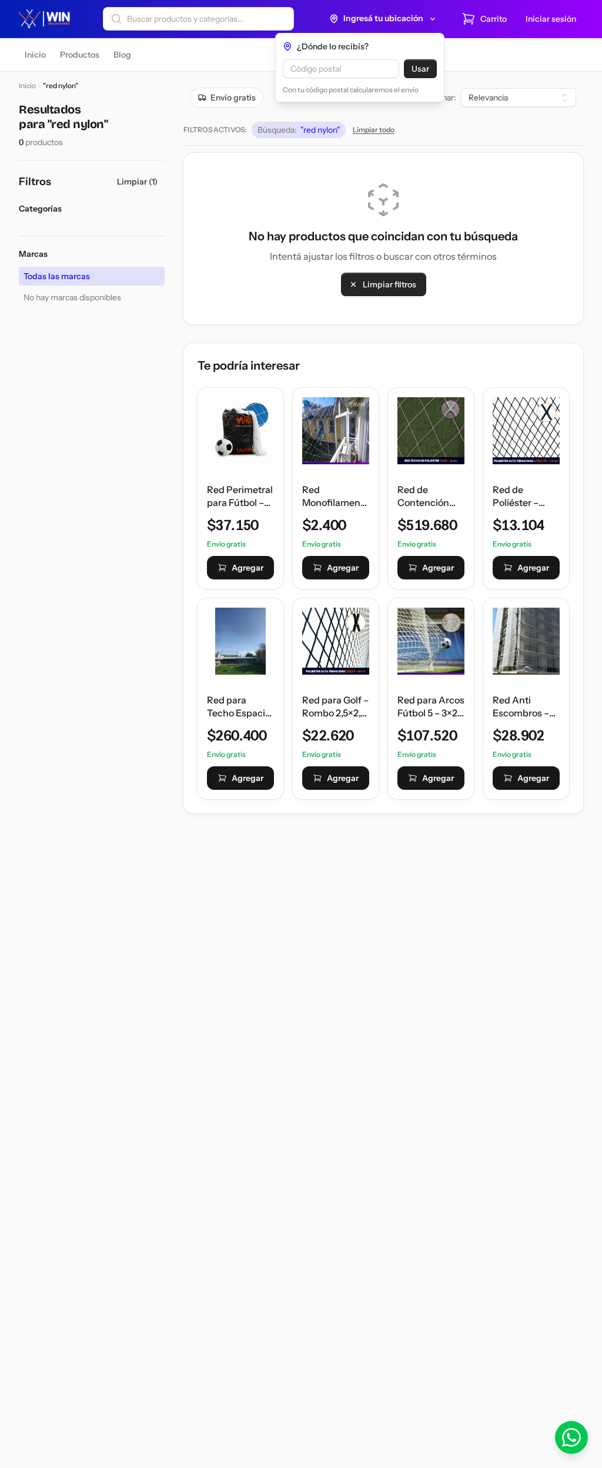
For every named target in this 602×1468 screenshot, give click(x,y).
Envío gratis (233, 97)
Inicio (27, 85)
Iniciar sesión (551, 19)
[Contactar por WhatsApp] (571, 1437)
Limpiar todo (373, 129)
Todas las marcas (57, 276)
